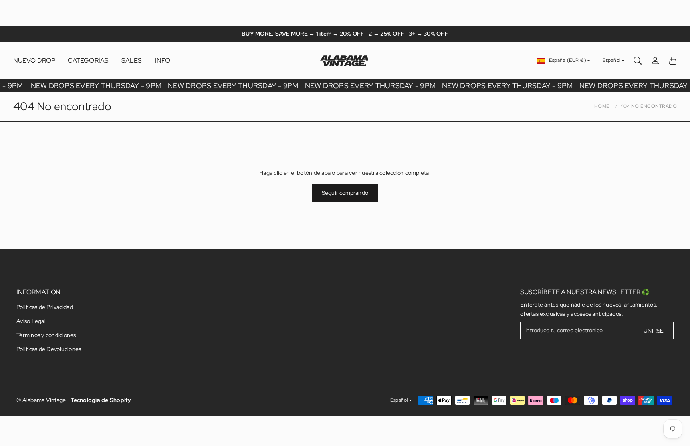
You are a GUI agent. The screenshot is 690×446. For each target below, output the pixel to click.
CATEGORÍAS (88, 60)
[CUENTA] (655, 60)
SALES (131, 60)
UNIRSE (654, 330)
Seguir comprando (345, 192)
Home (601, 106)
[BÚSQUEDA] (637, 60)
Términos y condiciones (46, 335)
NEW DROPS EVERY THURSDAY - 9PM (97, 85)
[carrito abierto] (673, 60)
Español (612, 60)
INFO (162, 60)
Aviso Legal (31, 321)
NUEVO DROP (34, 60)
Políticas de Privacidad (44, 307)
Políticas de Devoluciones (48, 349)
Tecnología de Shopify (101, 400)
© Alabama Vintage (41, 400)
